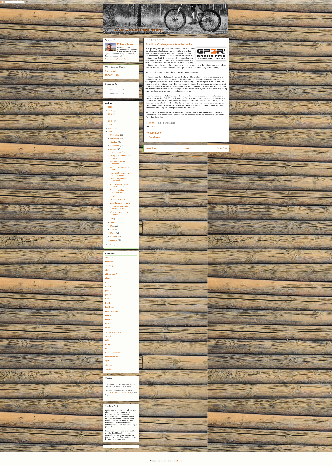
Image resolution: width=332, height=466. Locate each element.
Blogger (179, 461)
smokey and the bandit (114, 357)
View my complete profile (115, 59)
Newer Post (151, 148)
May (112, 226)
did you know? (111, 274)
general (108, 295)
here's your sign (111, 311)
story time (109, 365)
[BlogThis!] (166, 123)
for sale (108, 286)
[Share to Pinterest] (174, 123)
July (112, 219)
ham (107, 299)
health (107, 303)
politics (108, 340)
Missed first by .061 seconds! (118, 162)
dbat (107, 270)
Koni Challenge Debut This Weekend (119, 185)
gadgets (108, 291)
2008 (110, 132)
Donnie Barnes (126, 44)
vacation (108, 369)
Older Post (222, 148)
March (113, 233)
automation (110, 257)
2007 (110, 244)
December (114, 135)
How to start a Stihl (117, 152)
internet (108, 315)
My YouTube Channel (114, 75)
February (114, 237)
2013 (110, 114)
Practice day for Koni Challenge (118, 180)
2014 (110, 110)
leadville (108, 319)
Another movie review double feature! (119, 207)
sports (107, 361)
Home (186, 148)
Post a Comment (155, 137)
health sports (110, 307)
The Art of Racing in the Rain (117, 393)
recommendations (112, 352)
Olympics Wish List (117, 199)
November (114, 138)
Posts (110, 90)
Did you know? (116, 196)
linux (107, 324)
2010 (110, 125)
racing (153, 126)
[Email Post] (159, 123)
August (113, 149)
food (107, 282)
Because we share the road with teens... (119, 191)
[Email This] (164, 123)
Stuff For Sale (111, 71)
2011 (110, 121)
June (112, 222)
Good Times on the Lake (120, 203)
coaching (109, 266)
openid (108, 336)
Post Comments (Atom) (191, 157)
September (115, 146)
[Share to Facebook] (171, 123)
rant (107, 348)
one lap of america (113, 332)
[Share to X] (169, 123)
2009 (110, 128)
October (113, 142)
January (113, 240)
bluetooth (109, 262)
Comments (113, 94)
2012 (110, 118)
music (107, 328)
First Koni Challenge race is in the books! (120, 174)
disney (108, 278)
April (112, 229)
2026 (110, 107)
